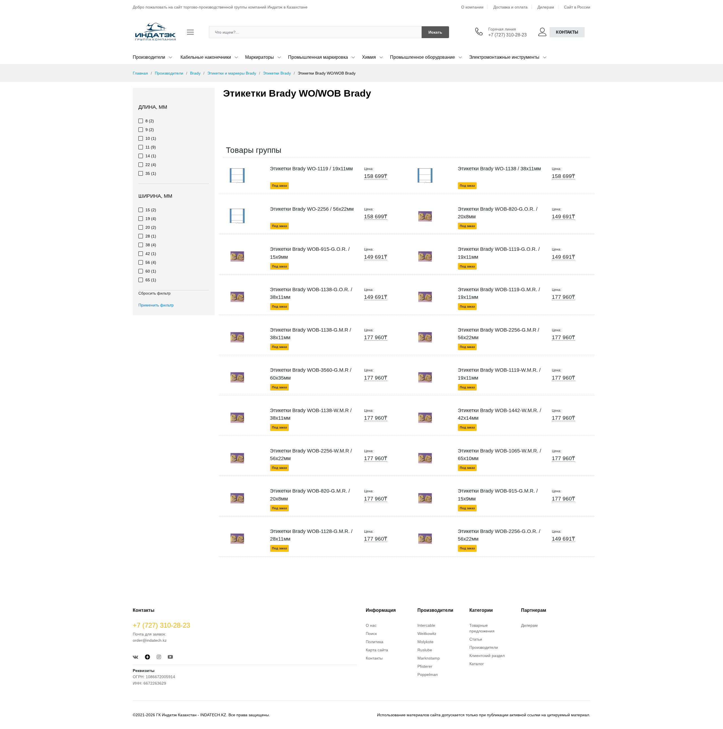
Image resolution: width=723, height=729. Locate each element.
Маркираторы (259, 57)
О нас (371, 625)
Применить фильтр (156, 305)
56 (150, 262)
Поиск (371, 633)
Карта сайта (377, 650)
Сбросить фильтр (154, 293)
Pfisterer (424, 666)
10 (150, 138)
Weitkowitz (426, 633)
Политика (374, 641)
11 (150, 147)
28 (150, 236)
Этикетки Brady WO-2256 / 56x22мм (312, 209)
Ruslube (424, 650)
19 (150, 218)
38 (150, 245)
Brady (195, 73)
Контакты (567, 32)
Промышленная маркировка (318, 57)
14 (150, 156)
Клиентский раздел (487, 655)
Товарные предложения (482, 628)
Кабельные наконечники (205, 57)
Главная (140, 73)
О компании (472, 7)
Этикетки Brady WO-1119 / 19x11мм (311, 168)
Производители (149, 57)
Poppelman (427, 674)
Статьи (475, 639)
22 (150, 164)
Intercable (426, 625)
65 (150, 280)
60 (150, 271)
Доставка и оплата (510, 7)
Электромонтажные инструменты (504, 57)
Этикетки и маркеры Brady (231, 73)
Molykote (425, 641)
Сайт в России (577, 7)
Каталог (476, 663)
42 (150, 253)
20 (150, 227)
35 (150, 173)
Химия (369, 57)
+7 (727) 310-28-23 (507, 34)
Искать (435, 32)
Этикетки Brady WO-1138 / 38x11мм (499, 168)
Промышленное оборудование (422, 57)
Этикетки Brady (277, 73)
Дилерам (545, 7)
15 (150, 210)
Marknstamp (428, 658)
